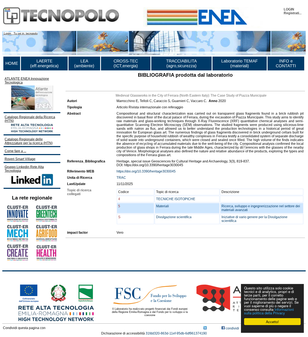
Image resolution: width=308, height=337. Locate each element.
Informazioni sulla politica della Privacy (269, 311)
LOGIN (289, 9)
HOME (11, 63)
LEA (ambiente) (84, 63)
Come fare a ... (15, 151)
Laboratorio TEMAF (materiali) (239, 63)
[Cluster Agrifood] (46, 240)
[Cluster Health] (46, 259)
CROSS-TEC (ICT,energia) (126, 63)
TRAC (121, 177)
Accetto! (272, 321)
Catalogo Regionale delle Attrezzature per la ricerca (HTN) (29, 141)
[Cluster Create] (17, 259)
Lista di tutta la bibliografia (85, 87)
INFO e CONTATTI (286, 63)
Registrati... (293, 13)
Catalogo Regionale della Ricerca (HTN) (30, 119)
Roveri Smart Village (20, 159)
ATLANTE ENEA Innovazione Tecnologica (27, 80)
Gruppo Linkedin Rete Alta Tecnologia (24, 168)
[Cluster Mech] (17, 240)
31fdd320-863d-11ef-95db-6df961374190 (176, 333)
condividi (232, 328)
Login (7, 33)
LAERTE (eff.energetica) (44, 63)
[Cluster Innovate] (17, 220)
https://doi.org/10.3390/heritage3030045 (146, 171)
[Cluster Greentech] (46, 220)
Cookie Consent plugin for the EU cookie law (272, 329)
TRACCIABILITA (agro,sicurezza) (181, 63)
